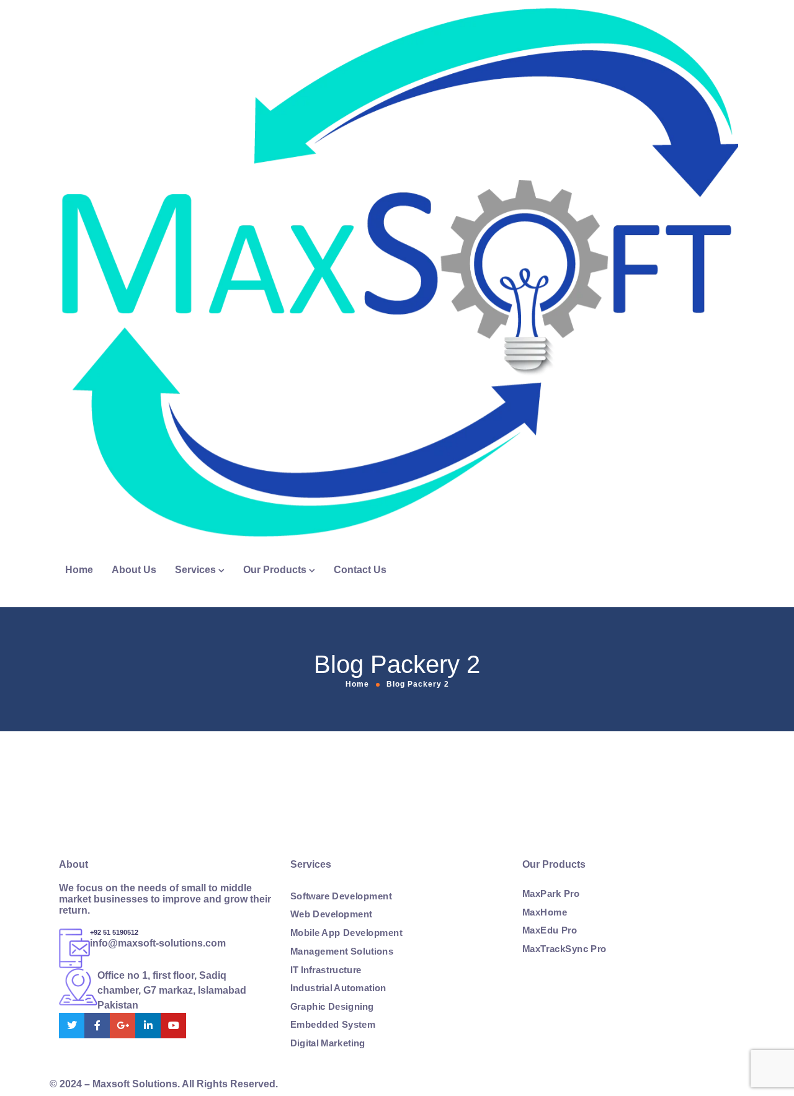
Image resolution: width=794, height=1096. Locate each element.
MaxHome (544, 912)
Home (79, 569)
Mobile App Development (346, 933)
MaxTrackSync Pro (564, 949)
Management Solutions (341, 951)
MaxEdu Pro (549, 930)
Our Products (274, 569)
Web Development (331, 915)
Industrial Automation (338, 988)
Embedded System (332, 1025)
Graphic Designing (332, 1007)
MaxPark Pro (550, 894)
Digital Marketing (327, 1043)
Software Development (340, 896)
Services (195, 569)
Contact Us (360, 569)
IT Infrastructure (326, 969)
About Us (134, 569)
